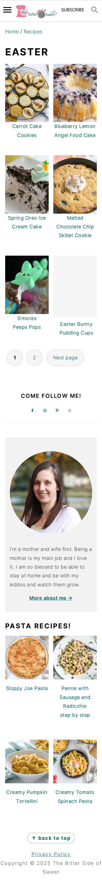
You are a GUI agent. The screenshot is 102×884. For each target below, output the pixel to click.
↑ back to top (51, 838)
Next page (65, 357)
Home (12, 31)
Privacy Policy (51, 854)
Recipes (33, 31)
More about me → (51, 598)
